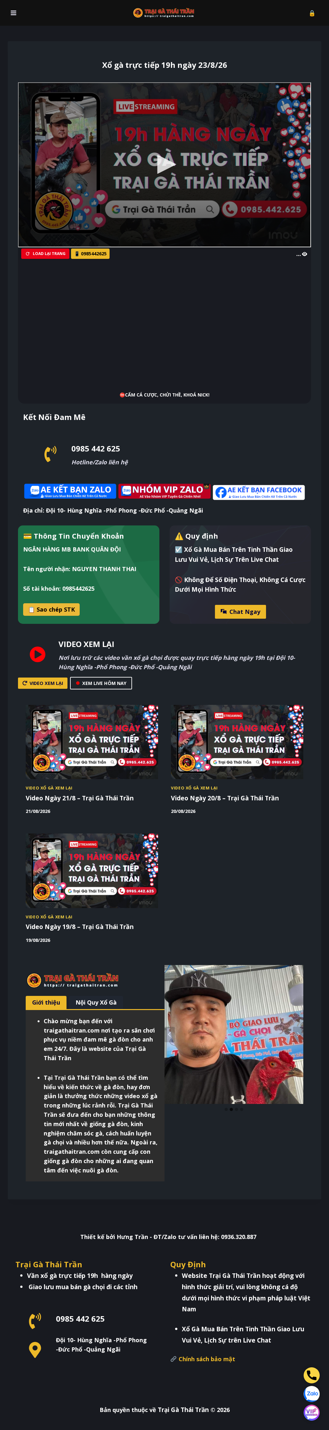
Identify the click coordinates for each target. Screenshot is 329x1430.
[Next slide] (298, 1034)
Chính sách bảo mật (206, 1359)
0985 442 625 (95, 448)
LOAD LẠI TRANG (49, 253)
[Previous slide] (169, 1034)
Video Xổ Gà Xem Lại (49, 788)
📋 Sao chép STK (51, 609)
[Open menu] (14, 13)
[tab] (46, 1002)
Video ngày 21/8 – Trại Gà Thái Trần (80, 798)
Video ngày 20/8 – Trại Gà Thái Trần (225, 798)
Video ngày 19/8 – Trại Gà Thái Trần (80, 926)
